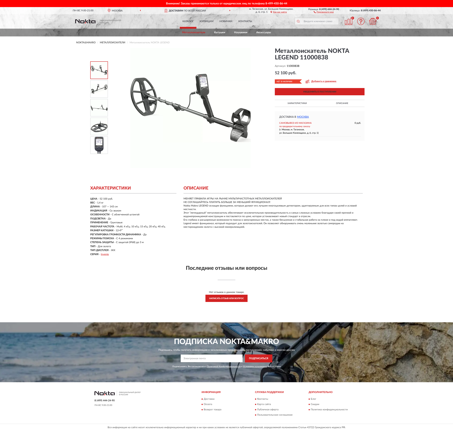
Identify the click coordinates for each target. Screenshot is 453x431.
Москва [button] (303, 117)
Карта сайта (264, 404)
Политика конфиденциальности (329, 410)
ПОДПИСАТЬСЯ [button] (258, 358)
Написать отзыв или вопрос (226, 298)
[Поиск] (298, 21)
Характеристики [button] (297, 103)
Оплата (208, 404)
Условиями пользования (255, 366)
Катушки (219, 32)
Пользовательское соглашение (275, 415)
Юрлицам (206, 21)
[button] (324, 12)
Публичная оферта (268, 410)
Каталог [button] (188, 21)
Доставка (209, 399)
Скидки (315, 404)
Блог (313, 399)
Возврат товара (212, 410)
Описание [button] (342, 103)
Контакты (245, 21)
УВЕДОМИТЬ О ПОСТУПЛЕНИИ (319, 92)
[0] (373, 21)
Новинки (225, 21)
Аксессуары (263, 32)
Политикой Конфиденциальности (224, 366)
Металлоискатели (193, 32)
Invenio (105, 254)
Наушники (240, 32)
